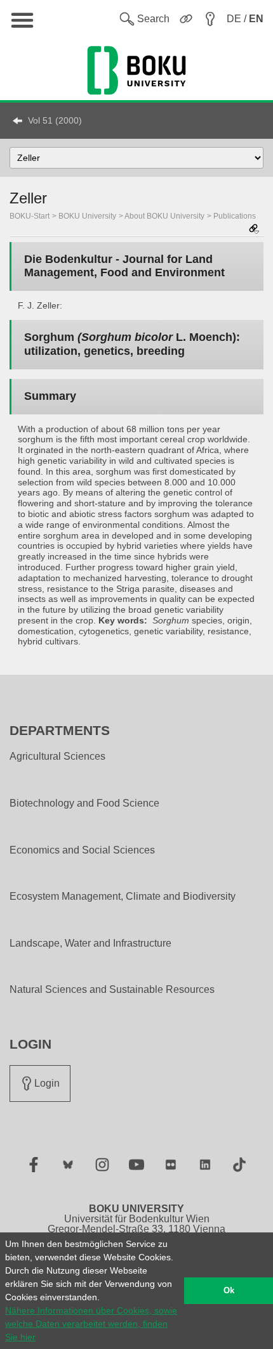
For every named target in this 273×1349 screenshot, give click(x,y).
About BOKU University (164, 216)
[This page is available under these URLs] (253, 229)
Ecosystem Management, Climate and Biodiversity (123, 897)
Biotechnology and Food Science (84, 803)
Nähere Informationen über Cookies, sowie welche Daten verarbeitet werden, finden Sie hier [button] (91, 1323)
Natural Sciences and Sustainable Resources (112, 990)
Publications (234, 216)
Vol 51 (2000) (55, 120)
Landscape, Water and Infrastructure (90, 943)
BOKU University (87, 216)
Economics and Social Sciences (82, 850)
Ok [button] (228, 1290)
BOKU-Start (30, 216)
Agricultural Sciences (57, 756)
